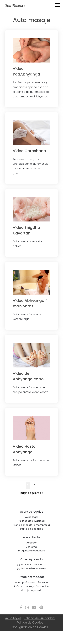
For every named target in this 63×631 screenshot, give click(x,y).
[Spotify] (41, 608)
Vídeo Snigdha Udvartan (26, 230)
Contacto (31, 546)
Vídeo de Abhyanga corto (28, 376)
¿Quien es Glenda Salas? (31, 568)
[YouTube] (34, 608)
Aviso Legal (13, 618)
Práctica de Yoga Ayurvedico (31, 586)
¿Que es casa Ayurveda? (31, 564)
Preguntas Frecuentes (31, 550)
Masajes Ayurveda (31, 590)
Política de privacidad (32, 521)
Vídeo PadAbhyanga (26, 71)
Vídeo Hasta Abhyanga (24, 449)
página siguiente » (31, 493)
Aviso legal (31, 517)
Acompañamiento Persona (31, 582)
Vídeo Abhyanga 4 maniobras (30, 303)
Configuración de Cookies (30, 627)
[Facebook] (21, 608)
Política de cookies (31, 528)
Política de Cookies (30, 623)
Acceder (31, 542)
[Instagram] (27, 608)
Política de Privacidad (39, 618)
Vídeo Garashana (29, 150)
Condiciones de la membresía (31, 525)
